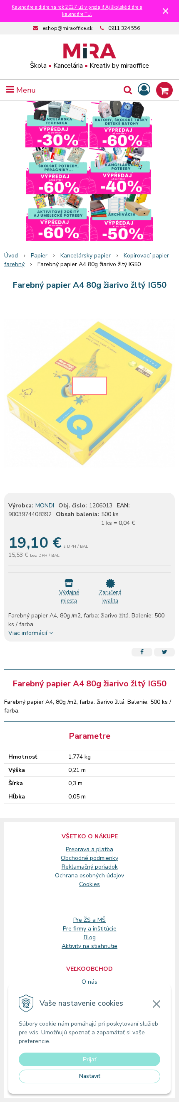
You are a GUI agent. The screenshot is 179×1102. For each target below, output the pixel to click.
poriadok (106, 867)
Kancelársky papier (85, 256)
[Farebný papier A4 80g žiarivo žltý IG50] (89, 393)
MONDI (44, 505)
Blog (90, 937)
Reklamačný (78, 867)
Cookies (89, 884)
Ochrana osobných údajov (89, 875)
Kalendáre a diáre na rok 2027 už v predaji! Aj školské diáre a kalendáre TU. (77, 10)
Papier (39, 256)
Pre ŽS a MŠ (89, 920)
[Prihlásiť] (144, 89)
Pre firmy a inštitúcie (90, 929)
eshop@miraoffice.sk (67, 28)
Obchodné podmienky (89, 858)
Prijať (90, 1059)
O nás (89, 982)
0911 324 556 (124, 28)
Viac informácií (27, 633)
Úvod (11, 256)
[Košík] (164, 90)
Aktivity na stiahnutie (89, 946)
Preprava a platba (89, 849)
